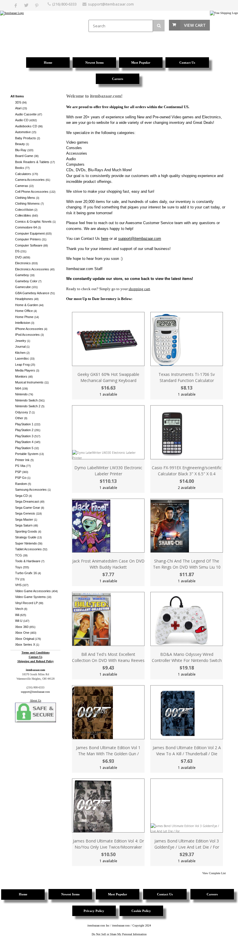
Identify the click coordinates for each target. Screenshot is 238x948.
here (104, 238)
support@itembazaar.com (111, 4)
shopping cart (139, 289)
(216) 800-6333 (64, 4)
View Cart (195, 25)
